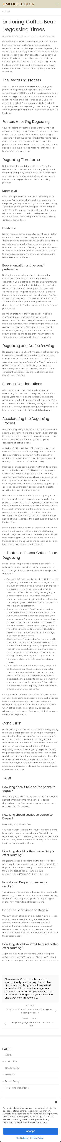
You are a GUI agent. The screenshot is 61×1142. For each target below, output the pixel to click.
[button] (56, 1102)
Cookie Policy (22, 1138)
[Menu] (57, 4)
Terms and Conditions (17, 1087)
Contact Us (11, 1061)
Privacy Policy (36, 1138)
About (8, 1054)
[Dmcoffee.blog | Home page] (24, 4)
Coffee (6, 11)
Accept (30, 1131)
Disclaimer (10, 1074)
